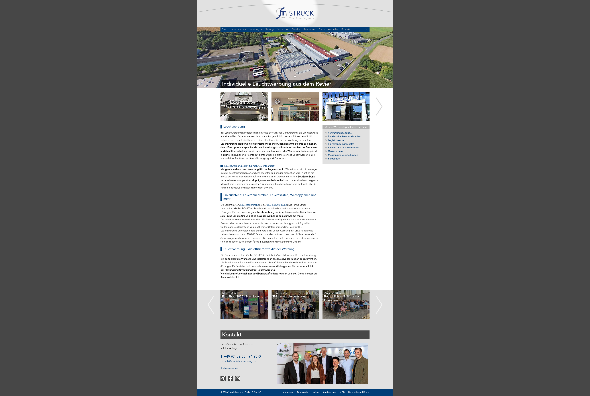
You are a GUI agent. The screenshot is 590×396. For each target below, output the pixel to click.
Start (224, 29)
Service (296, 29)
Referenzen (309, 29)
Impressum (288, 392)
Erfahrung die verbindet (238, 296)
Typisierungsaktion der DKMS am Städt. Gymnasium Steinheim (344, 300)
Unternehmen (238, 29)
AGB (342, 392)
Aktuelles (333, 29)
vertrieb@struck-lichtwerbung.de (238, 361)
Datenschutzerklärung (359, 392)
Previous (210, 305)
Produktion (283, 29)
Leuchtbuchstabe (249, 204)
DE (366, 29)
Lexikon (315, 392)
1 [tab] (295, 76)
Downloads (302, 392)
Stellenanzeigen (229, 368)
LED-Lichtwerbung (277, 204)
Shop (322, 29)
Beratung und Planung (261, 29)
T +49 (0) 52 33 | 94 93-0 (240, 356)
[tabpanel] (295, 57)
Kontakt (345, 29)
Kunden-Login (329, 392)
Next (379, 106)
